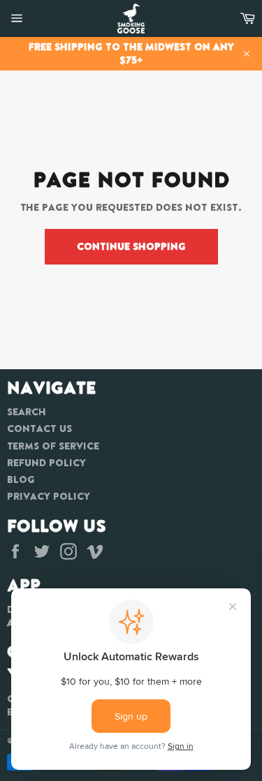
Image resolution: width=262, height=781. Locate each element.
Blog (21, 479)
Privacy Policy (48, 496)
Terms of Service (53, 446)
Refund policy (46, 463)
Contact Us (39, 429)
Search (26, 412)
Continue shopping (131, 246)
